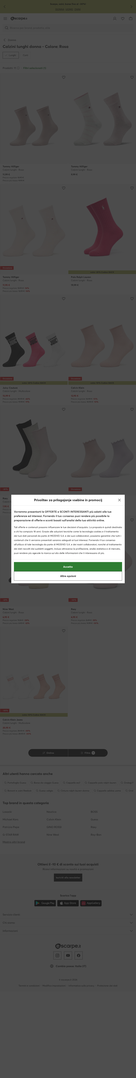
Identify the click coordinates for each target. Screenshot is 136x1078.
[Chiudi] (119, 500)
